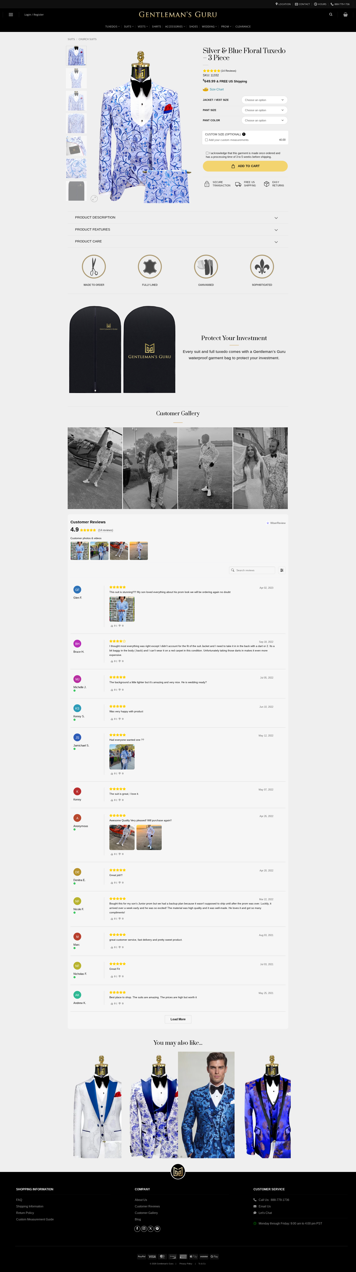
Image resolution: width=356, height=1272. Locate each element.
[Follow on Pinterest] (157, 1229)
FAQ (19, 1199)
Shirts (156, 26)
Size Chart (216, 89)
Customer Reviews (147, 1206)
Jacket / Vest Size (216, 99)
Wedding (208, 26)
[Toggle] (276, 218)
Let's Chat (265, 1212)
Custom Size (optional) (225, 134)
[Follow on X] (151, 1229)
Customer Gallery (146, 1212)
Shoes (193, 26)
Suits (127, 26)
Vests (141, 26)
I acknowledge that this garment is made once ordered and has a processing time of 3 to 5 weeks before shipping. (243, 154)
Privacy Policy (185, 1264)
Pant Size (209, 110)
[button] (11, 14)
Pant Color (211, 120)
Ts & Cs (202, 1264)
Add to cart (249, 166)
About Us (141, 1199)
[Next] (187, 124)
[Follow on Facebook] (137, 1229)
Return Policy (25, 1212)
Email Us (265, 1206)
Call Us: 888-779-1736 (274, 1199)
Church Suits (88, 39)
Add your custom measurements (229, 139)
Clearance (243, 26)
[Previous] (96, 124)
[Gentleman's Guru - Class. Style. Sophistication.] (178, 15)
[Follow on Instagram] (144, 1229)
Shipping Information (29, 1206)
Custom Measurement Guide (35, 1219)
